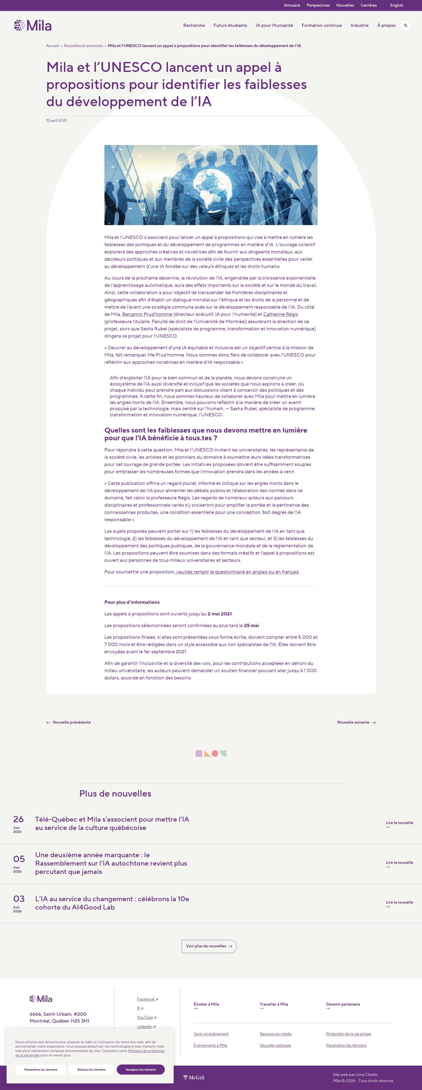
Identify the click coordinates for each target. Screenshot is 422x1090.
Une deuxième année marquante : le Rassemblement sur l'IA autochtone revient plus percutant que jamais (111, 864)
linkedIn (144, 1026)
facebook (146, 999)
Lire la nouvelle (399, 823)
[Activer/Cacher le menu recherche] (405, 25)
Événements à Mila (210, 1045)
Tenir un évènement (211, 1034)
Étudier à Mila (206, 1004)
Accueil (52, 46)
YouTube (145, 1017)
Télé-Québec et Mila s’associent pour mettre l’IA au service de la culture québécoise (112, 823)
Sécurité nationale (275, 1045)
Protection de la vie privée (348, 1034)
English (396, 5)
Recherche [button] (194, 25)
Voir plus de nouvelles (206, 946)
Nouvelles (345, 5)
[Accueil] (32, 29)
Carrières (369, 5)
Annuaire (292, 5)
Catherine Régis (280, 314)
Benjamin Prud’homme (147, 314)
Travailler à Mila (274, 1004)
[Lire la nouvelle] (324, 916)
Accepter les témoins (141, 1070)
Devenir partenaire (343, 1004)
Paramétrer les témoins (40, 1070)
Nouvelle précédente (72, 722)
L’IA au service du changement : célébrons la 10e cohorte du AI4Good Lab (112, 903)
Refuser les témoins (91, 1070)
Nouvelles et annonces (83, 46)
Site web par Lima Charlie (355, 1074)
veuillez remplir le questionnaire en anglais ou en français (237, 572)
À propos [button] (386, 25)
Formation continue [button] (322, 25)
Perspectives (318, 5)
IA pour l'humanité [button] (274, 25)
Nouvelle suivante (353, 722)
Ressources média (276, 1034)
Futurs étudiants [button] (230, 25)
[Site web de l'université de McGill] (194, 1077)
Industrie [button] (360, 25)
